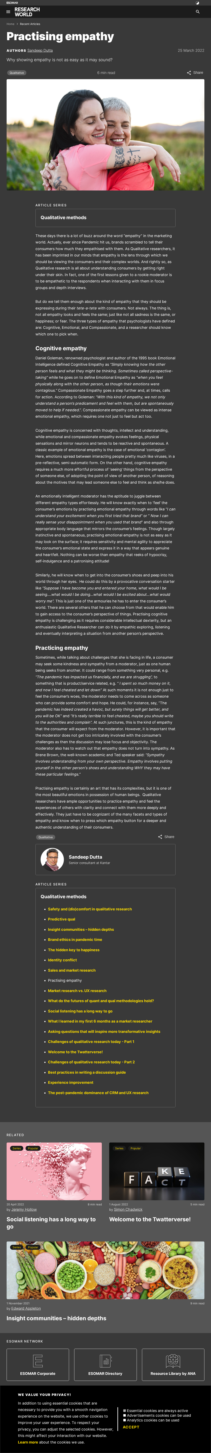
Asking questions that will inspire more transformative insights (104, 1031)
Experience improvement (70, 1082)
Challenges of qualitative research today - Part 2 (91, 1062)
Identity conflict (62, 960)
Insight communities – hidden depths (81, 929)
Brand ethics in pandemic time (75, 939)
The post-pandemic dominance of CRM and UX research (98, 1093)
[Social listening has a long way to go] (54, 1171)
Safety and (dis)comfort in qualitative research (90, 909)
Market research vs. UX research (77, 991)
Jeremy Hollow (24, 1209)
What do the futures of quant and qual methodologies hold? (101, 1001)
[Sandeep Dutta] (52, 859)
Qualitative (17, 72)
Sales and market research (72, 970)
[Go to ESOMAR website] (12, 3)
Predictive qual (61, 919)
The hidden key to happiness (74, 950)
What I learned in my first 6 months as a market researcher (100, 1021)
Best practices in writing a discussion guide (87, 1072)
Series (17, 1148)
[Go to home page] (27, 11)
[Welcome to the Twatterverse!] (156, 1171)
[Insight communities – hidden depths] (105, 1270)
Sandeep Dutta (40, 50)
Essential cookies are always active (157, 1410)
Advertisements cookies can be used (159, 1415)
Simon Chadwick (128, 1209)
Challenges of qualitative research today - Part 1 (91, 1041)
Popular (33, 1148)
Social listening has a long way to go (80, 1011)
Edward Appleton (26, 1308)
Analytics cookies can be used (153, 1420)
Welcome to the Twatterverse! (75, 1052)
